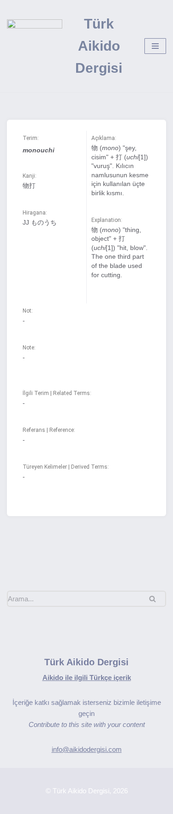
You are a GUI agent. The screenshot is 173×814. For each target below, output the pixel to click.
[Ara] (155, 599)
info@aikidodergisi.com (87, 749)
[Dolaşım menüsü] (155, 46)
